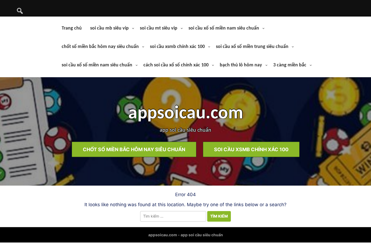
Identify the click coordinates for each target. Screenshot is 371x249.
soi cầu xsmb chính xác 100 (177, 46)
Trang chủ (72, 28)
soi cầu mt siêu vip (158, 28)
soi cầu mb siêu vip (109, 28)
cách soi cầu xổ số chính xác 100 (176, 65)
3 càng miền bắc (289, 65)
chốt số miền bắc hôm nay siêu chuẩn (100, 46)
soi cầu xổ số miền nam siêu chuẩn (223, 28)
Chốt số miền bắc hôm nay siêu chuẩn (134, 149)
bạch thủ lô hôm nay (241, 65)
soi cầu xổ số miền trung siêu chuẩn (252, 46)
